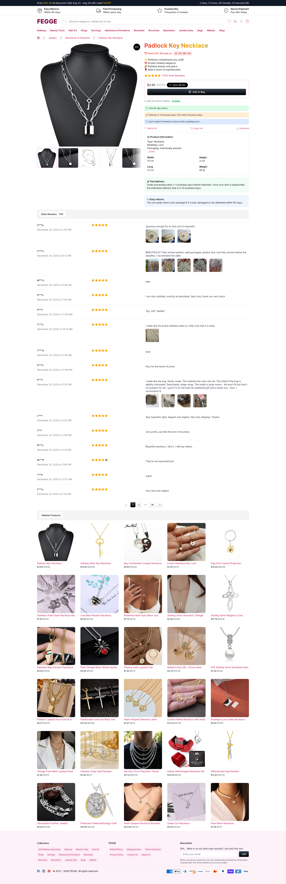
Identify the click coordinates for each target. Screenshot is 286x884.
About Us (146, 854)
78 (152, 504)
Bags (200, 30)
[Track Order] (235, 21)
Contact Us (132, 854)
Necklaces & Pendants (117, 30)
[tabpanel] (143, 364)
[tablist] (143, 214)
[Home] (38, 38)
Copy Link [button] (198, 128)
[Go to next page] (159, 504)
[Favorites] (229, 21)
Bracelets (139, 30)
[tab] (52, 214)
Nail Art (73, 30)
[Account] (241, 21)
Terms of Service (153, 849)
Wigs (222, 30)
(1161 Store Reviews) (173, 75)
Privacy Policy (116, 854)
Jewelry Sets (186, 30)
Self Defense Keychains (49, 849)
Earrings (96, 30)
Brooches (153, 30)
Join (244, 854)
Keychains (169, 30)
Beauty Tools (57, 30)
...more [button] (151, 151)
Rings (84, 30)
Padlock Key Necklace (110, 37)
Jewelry (52, 37)
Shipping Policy (134, 849)
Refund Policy (116, 849)
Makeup (41, 30)
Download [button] (244, 128)
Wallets (211, 30)
